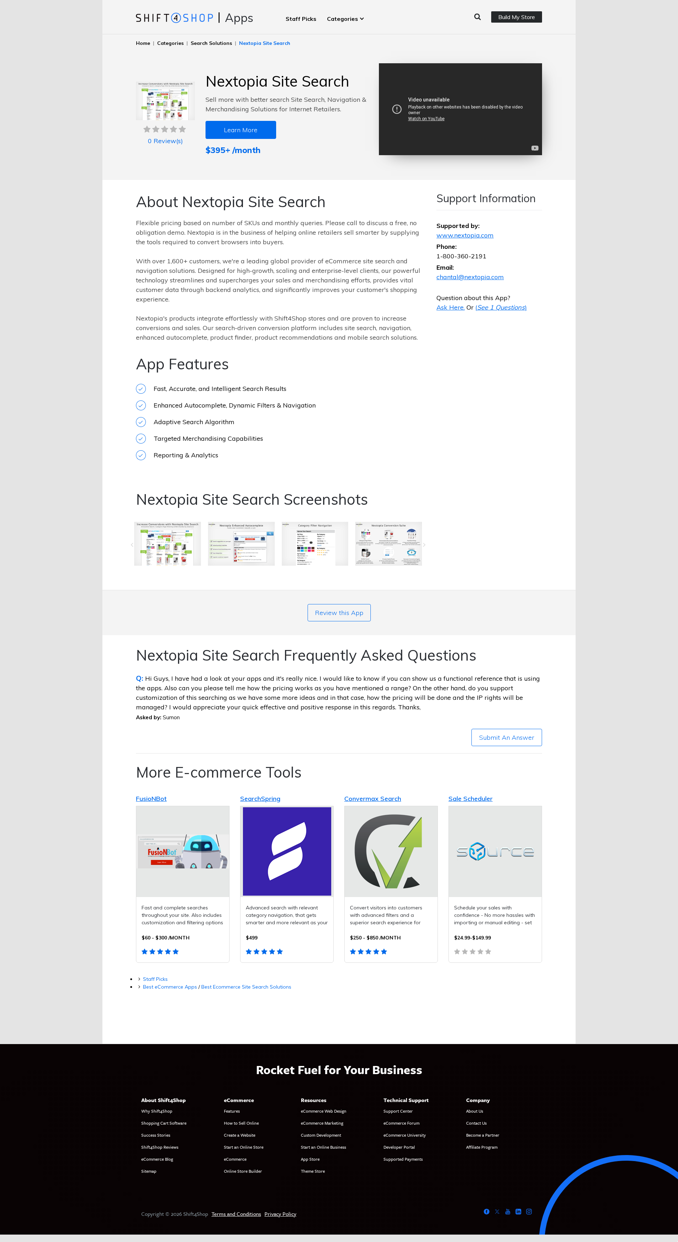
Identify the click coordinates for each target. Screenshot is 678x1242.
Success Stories (155, 1135)
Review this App (339, 613)
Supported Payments (403, 1159)
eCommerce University (404, 1135)
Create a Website (239, 1135)
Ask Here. (450, 307)
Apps (239, 17)
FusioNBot (151, 799)
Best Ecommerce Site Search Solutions (246, 987)
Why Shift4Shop (156, 1111)
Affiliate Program (482, 1147)
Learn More (240, 130)
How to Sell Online (241, 1123)
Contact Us (476, 1123)
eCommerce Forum (401, 1123)
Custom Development (321, 1135)
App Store (310, 1159)
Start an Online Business (323, 1147)
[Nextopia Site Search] (167, 544)
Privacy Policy (280, 1214)
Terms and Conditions (236, 1214)
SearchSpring (260, 799)
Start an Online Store (243, 1147)
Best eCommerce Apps (170, 987)
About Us (474, 1111)
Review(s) (165, 141)
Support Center (398, 1111)
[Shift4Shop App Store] (174, 17)
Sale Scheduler (470, 799)
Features (232, 1111)
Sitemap (148, 1171)
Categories (342, 18)
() (501, 307)
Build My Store (516, 16)
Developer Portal (399, 1147)
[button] (132, 544)
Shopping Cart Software (163, 1123)
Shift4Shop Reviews (159, 1147)
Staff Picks (301, 18)
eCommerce (235, 1159)
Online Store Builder (243, 1171)
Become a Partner (482, 1135)
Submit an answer (506, 737)
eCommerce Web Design (323, 1111)
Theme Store (313, 1171)
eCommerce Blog (157, 1159)
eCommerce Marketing (322, 1123)
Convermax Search (372, 799)
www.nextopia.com (465, 235)
